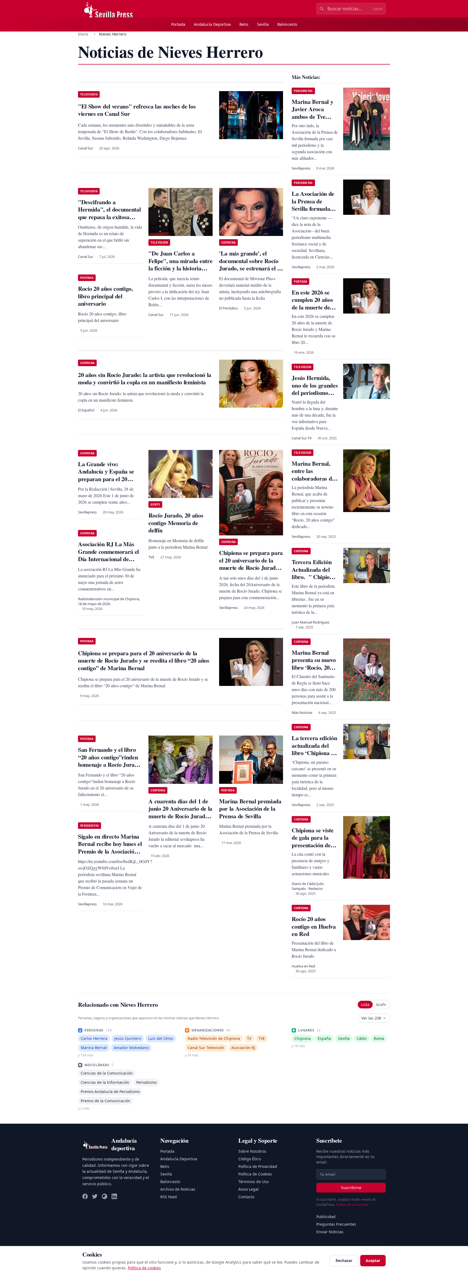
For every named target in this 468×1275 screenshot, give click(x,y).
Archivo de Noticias (177, 1189)
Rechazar (344, 1260)
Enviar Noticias (329, 1231)
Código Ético (249, 1158)
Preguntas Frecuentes (336, 1224)
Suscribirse (351, 1187)
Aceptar (373, 1260)
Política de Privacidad (257, 1166)
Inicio (83, 34)
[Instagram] (104, 1196)
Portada (178, 24)
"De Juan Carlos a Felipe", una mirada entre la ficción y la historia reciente (180, 264)
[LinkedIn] (114, 1196)
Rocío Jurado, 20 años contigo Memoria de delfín (175, 523)
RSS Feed (168, 1196)
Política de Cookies (255, 1174)
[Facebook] (85, 1196)
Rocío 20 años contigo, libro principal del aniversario (105, 296)
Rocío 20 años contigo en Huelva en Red (314, 926)
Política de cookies (144, 1267)
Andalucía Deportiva (212, 24)
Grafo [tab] (381, 1004)
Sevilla (263, 24)
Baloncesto (287, 24)
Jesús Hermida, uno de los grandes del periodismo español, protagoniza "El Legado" (315, 396)
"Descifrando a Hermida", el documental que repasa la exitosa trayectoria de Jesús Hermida (109, 216)
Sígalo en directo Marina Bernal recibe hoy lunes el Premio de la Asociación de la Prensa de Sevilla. (110, 847)
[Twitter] (95, 1196)
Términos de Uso (253, 1181)
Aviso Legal (248, 1189)
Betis (243, 24)
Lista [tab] (365, 1004)
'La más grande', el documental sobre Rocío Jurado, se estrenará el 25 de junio (251, 264)
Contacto (246, 1196)
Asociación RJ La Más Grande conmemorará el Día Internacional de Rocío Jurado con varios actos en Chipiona (108, 558)
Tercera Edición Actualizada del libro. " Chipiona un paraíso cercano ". (314, 576)
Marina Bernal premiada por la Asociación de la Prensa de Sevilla (250, 808)
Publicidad (326, 1216)
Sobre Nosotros (252, 1151)
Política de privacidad (352, 1204)
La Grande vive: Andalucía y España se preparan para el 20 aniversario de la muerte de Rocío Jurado (108, 478)
